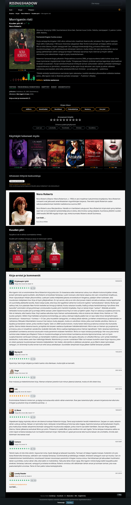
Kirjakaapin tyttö (22, 281)
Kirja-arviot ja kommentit (24, 275)
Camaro (18, 442)
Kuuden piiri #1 (16, 23)
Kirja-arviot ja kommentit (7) (19, 98)
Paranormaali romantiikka (29, 87)
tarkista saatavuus (51, 80)
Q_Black (18, 410)
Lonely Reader (20, 473)
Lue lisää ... (41, 218)
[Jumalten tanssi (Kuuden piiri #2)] (28, 23)
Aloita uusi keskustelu (16, 181)
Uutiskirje (52, 496)
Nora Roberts (15, 26)
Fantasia (12, 87)
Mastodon (70, 496)
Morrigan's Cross (22, 94)
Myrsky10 (18, 352)
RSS (76, 496)
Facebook (60, 496)
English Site (82, 496)
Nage (17, 370)
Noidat (54, 87)
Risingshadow (23, 4)
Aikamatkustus (64, 87)
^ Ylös (119, 495)
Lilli (16, 389)
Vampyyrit (45, 87)
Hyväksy (70, 502)
